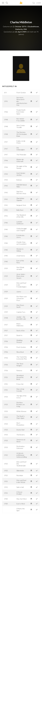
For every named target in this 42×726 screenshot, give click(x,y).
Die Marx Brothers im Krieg (20, 404)
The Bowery (20, 435)
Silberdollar (20, 471)
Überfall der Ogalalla (20, 199)
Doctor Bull (20, 430)
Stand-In (19, 335)
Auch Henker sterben (20, 174)
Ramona (19, 370)
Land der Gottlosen (19, 223)
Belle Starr (20, 210)
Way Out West (21, 499)
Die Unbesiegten (20, 149)
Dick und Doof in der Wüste (21, 481)
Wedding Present (19, 341)
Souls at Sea (20, 330)
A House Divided (19, 493)
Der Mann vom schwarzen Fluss (21, 298)
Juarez (18, 292)
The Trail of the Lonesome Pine (21, 358)
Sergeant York (21, 205)
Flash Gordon (21, 92)
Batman (19, 180)
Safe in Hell (20, 487)
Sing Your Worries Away (21, 192)
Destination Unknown (20, 447)
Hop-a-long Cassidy (20, 390)
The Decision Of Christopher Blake (21, 134)
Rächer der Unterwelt (20, 160)
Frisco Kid (19, 384)
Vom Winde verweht (20, 268)
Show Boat (20, 352)
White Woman (21, 411)
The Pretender (21, 155)
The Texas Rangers (19, 364)
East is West (20, 504)
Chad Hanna (20, 256)
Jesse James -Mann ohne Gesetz (21, 276)
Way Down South (20, 306)
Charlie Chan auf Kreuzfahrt (21, 243)
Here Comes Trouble (20, 126)
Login (38, 3)
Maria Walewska (19, 325)
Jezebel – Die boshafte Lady (21, 318)
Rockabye (19, 475)
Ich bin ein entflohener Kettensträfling (21, 455)
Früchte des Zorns (20, 236)
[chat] (33, 3)
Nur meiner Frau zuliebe (20, 120)
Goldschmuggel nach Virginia (21, 229)
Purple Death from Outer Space (20, 112)
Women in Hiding (19, 250)
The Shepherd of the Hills (21, 216)
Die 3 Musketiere (20, 424)
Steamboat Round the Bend (20, 377)
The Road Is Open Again (20, 417)
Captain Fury (20, 312)
